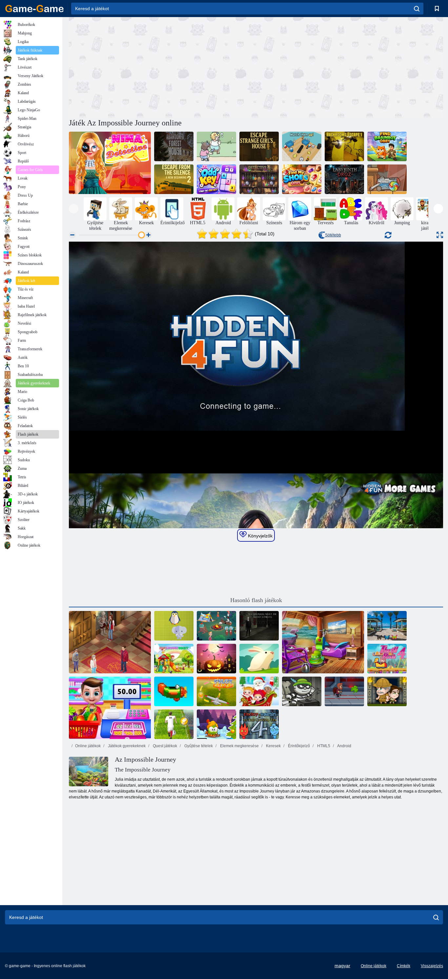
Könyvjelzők (260, 535)
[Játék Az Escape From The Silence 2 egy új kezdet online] (173, 179)
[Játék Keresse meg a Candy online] (387, 179)
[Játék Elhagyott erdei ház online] (173, 146)
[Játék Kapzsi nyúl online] (259, 658)
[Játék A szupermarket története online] (110, 708)
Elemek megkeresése (239, 746)
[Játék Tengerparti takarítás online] (323, 642)
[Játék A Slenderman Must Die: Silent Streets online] (259, 626)
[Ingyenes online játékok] (34, 8)
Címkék (403, 966)
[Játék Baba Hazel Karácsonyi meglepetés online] (259, 691)
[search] (417, 8)
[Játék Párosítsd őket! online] (301, 146)
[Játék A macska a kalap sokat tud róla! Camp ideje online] (216, 626)
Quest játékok (164, 746)
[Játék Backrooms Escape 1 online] (344, 146)
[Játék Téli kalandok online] (216, 724)
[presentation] (73, 208)
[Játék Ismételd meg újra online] (173, 691)
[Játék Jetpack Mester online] (344, 691)
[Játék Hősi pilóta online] (216, 691)
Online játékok (88, 746)
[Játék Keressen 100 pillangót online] (387, 626)
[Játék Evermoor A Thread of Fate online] (110, 642)
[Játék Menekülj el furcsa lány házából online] (259, 146)
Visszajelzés (432, 966)
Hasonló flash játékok (256, 600)
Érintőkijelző (298, 746)
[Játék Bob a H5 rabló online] (301, 691)
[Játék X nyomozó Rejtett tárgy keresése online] (259, 179)
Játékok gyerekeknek (126, 746)
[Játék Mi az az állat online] (173, 626)
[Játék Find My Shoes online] (301, 179)
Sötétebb (333, 235)
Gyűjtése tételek (198, 746)
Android (343, 746)
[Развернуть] (440, 235)
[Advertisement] (162, 67)
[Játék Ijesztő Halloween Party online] (216, 658)
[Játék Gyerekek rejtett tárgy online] (173, 658)
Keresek (273, 746)
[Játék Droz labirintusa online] (344, 179)
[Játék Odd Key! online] (216, 179)
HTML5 (323, 746)
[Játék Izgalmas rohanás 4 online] (387, 658)
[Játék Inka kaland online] (387, 691)
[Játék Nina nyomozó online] (110, 163)
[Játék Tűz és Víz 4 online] (259, 724)
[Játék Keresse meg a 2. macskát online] (216, 146)
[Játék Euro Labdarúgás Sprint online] (173, 724)
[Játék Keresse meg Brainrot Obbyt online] (387, 146)
